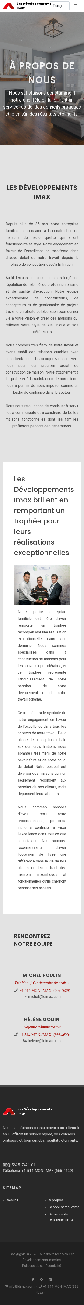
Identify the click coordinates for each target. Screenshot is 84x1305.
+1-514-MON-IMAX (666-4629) (45, 990)
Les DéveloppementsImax (32, 5)
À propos (56, 1200)
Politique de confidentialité (41, 1266)
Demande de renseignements (61, 1217)
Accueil (12, 1200)
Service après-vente (64, 1207)
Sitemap (12, 1187)
